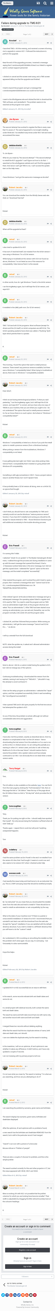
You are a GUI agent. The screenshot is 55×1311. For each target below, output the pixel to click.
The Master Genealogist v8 (34, 26)
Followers (25, 1277)
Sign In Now (27, 1266)
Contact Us (27, 1302)
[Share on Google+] (11, 1295)
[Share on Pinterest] (35, 1295)
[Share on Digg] (15, 1295)
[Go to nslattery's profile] (5, 850)
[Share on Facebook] (7, 1295)
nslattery (13, 849)
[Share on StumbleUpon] (27, 1295)
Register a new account (27, 1250)
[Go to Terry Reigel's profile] (5, 769)
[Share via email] (31, 1295)
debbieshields (15, 145)
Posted (18, 43)
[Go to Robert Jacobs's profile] (5, 188)
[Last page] (52, 34)
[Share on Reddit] (23, 1295)
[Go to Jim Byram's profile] (5, 120)
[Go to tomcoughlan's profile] (5, 730)
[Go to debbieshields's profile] (5, 146)
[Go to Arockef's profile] (5, 41)
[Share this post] (51, 43)
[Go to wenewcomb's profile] (5, 874)
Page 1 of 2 (27, 34)
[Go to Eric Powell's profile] (5, 546)
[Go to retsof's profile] (5, 240)
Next (46, 34)
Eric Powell (14, 545)
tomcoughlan (15, 729)
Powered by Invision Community (27, 1307)
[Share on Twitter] (3, 1295)
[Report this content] (48, 43)
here (39, 785)
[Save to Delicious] (19, 1295)
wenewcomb (14, 873)
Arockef (6, 26)
